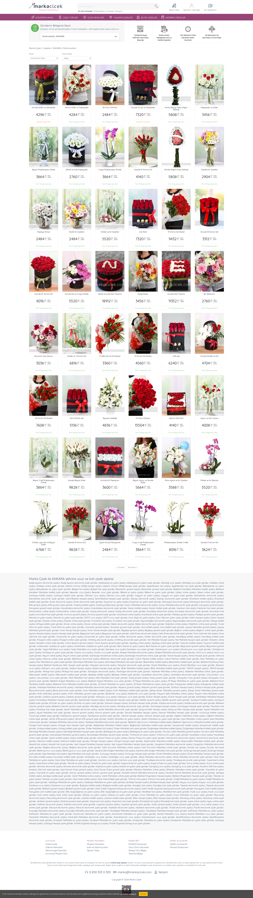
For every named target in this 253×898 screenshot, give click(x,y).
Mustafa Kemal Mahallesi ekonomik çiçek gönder (190, 772)
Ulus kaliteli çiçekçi (150, 627)
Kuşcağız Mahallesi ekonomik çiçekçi (47, 810)
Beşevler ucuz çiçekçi (80, 592)
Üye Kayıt (196, 10)
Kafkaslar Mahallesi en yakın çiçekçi (206, 810)
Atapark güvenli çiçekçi (129, 687)
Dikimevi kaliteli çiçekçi (48, 741)
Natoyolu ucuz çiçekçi (106, 696)
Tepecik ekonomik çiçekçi (192, 785)
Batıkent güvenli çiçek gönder (80, 788)
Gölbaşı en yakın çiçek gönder (123, 795)
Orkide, (96, 11)
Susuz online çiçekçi (196, 763)
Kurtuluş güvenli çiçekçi (75, 614)
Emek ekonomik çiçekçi (61, 601)
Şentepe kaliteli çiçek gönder (57, 776)
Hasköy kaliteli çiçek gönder (110, 605)
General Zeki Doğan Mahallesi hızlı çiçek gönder (159, 750)
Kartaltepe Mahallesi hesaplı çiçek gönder (57, 700)
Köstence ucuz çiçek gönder (65, 785)
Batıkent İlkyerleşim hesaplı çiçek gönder (192, 776)
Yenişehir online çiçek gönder (50, 643)
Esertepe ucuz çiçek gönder (140, 649)
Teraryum (118, 11)
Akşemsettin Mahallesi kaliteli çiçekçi (162, 741)
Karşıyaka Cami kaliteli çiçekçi (209, 788)
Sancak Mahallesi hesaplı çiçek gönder (178, 712)
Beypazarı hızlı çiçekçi (90, 633)
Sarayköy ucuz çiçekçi (160, 766)
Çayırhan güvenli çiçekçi (108, 804)
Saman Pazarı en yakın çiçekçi (113, 738)
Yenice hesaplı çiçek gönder (202, 655)
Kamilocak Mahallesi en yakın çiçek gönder (134, 814)
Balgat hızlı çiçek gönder (103, 589)
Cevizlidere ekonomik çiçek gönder (188, 674)
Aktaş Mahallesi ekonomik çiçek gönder (193, 757)
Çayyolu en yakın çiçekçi (147, 595)
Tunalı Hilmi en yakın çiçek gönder (67, 627)
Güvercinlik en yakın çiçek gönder (101, 636)
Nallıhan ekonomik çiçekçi (50, 804)
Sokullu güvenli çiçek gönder (106, 772)
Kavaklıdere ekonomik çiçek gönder (109, 608)
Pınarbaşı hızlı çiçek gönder (49, 709)
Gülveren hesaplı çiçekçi (116, 703)
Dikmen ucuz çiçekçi (95, 595)
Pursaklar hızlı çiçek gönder (126, 620)
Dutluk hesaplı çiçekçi (156, 696)
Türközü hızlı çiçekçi (137, 779)
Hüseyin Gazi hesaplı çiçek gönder (75, 725)
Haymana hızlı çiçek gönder (125, 801)
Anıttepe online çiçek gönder (51, 586)
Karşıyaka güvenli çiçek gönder (44, 608)
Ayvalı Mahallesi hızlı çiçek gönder (54, 712)
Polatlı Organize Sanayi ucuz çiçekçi (91, 823)
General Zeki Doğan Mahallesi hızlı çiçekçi (115, 750)
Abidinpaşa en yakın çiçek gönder (143, 582)
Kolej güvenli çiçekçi (139, 677)
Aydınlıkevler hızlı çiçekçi (159, 586)
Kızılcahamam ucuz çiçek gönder (158, 817)
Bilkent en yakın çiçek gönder (159, 592)
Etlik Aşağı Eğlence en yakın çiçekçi (83, 791)
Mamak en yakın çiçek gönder (68, 617)
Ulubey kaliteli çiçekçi (47, 728)
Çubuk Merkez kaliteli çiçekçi (149, 658)
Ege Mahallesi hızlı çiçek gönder (83, 753)
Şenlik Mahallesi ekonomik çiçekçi (80, 709)
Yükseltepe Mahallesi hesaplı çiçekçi (126, 810)
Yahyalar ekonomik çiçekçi (103, 665)
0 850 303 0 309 (100, 872)
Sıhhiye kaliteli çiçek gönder (49, 624)
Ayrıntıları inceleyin (128, 894)
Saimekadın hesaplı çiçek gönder (122, 700)
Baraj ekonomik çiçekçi (40, 690)
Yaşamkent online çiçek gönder (51, 763)
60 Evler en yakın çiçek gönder (89, 703)
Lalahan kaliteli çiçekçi (92, 798)
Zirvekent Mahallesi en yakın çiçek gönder (110, 820)
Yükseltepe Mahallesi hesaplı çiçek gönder (166, 810)
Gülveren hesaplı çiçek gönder (143, 703)
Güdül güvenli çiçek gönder (186, 804)
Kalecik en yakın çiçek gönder (133, 766)
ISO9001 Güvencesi (137, 844)
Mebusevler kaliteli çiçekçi (41, 674)
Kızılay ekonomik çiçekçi (102, 611)
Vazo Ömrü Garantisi (138, 847)
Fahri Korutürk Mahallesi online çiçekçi (121, 747)
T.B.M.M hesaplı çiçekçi (197, 668)
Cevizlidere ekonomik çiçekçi (155, 674)
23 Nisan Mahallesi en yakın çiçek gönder (153, 684)
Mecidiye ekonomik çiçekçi (103, 706)
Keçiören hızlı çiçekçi (186, 608)
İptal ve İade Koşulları (97, 847)
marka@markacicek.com (135, 872)
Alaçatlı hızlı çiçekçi (38, 744)
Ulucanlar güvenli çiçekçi (97, 627)
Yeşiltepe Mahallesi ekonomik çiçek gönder (106, 722)
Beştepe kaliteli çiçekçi (99, 674)
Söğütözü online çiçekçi (176, 624)
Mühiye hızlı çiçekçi (52, 671)
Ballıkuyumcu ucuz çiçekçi (49, 750)
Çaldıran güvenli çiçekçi (54, 696)
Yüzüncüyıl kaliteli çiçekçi (211, 712)
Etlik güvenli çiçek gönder (60, 605)
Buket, (102, 11)
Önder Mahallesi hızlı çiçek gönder (130, 728)
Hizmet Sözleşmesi (179, 847)
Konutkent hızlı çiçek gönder (49, 614)
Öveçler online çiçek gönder (77, 620)
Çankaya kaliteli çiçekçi (40, 595)
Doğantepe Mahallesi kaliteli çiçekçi (165, 728)
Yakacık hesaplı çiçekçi (132, 715)
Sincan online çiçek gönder (97, 624)
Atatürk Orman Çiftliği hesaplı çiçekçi (84, 586)
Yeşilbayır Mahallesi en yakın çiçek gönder (104, 782)
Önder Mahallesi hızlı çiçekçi (99, 728)
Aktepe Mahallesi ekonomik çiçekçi (137, 652)
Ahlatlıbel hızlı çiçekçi (152, 791)
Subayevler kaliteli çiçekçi (187, 684)
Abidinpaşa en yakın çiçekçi (112, 582)
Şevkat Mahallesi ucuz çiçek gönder (206, 814)
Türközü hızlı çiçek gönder (160, 779)
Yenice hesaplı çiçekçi (177, 655)
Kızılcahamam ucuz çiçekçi (127, 817)
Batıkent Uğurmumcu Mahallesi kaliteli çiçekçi (150, 722)
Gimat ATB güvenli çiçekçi (61, 719)
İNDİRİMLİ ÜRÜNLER (176, 17)
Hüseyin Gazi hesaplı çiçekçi (43, 725)
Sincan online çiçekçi (73, 624)
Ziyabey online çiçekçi (140, 643)
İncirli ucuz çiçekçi (204, 652)
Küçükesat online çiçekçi (129, 614)
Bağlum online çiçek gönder (210, 630)
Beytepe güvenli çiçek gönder (159, 630)
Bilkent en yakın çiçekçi (131, 592)
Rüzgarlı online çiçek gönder (73, 639)
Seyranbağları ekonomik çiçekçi (156, 620)
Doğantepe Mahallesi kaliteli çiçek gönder (203, 728)
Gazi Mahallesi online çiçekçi (195, 719)
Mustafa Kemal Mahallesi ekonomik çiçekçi (143, 772)
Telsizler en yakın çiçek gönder (57, 779)
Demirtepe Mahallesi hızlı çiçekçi (88, 662)
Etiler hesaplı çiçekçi (142, 798)
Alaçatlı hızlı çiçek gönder (60, 744)
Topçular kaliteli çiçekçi (191, 643)
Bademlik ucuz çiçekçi (116, 693)
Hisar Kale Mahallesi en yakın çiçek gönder (76, 760)
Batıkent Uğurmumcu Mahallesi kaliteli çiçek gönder (198, 722)
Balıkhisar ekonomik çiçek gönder (117, 658)
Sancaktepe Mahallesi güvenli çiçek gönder (108, 734)
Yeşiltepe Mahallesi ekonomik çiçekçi (66, 722)
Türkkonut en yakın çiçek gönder (172, 734)
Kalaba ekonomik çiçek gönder (199, 703)
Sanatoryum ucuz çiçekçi (167, 649)
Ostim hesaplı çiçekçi (199, 617)
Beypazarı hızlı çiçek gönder (115, 633)
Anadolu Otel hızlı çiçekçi (212, 766)
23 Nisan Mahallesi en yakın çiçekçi (115, 684)
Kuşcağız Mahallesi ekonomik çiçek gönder (87, 810)
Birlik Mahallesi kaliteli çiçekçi (135, 668)
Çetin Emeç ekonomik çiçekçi (144, 633)
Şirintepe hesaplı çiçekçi (137, 782)
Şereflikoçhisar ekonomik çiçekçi (192, 817)
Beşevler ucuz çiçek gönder (105, 592)
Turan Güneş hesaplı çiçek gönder (103, 630)
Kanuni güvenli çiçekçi (83, 712)
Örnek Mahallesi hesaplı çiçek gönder (205, 753)
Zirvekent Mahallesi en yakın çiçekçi (71, 820)
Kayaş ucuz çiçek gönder (211, 782)
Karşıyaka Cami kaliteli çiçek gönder (47, 791)
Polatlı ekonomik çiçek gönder (209, 807)
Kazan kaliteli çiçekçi (138, 608)
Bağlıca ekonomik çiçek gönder (85, 747)
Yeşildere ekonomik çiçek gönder (152, 807)
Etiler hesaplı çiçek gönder (166, 798)
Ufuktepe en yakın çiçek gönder (57, 652)
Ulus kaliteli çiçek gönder (172, 627)
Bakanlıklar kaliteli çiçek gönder (184, 662)
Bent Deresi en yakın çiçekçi (131, 646)
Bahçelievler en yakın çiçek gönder (53, 589)
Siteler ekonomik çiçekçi (122, 624)
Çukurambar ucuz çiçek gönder (52, 677)
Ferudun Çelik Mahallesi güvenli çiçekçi (181, 731)
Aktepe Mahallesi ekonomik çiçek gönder (175, 652)
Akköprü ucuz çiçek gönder (55, 668)
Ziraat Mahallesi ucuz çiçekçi (165, 665)
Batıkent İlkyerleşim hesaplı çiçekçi (154, 776)
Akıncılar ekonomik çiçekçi (49, 766)
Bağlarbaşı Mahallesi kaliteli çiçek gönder (150, 725)
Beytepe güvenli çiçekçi (132, 630)
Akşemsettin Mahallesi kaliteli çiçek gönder (202, 741)
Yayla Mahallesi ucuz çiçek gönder (88, 649)
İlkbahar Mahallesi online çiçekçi (150, 769)
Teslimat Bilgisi (135, 853)
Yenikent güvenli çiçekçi (48, 801)
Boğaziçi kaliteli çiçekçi (91, 785)
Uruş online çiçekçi (209, 804)
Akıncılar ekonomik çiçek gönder (79, 766)
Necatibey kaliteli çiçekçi (188, 636)
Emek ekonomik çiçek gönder (88, 601)
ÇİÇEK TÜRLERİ (70, 17)
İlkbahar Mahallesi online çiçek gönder (186, 769)
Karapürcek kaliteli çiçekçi (185, 725)
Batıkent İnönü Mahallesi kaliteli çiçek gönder (75, 684)
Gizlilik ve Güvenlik (178, 844)
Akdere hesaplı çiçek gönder (106, 668)
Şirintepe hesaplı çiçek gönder (164, 782)
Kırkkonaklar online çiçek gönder (72, 611)
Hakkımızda (51, 844)
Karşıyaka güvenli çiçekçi (211, 605)
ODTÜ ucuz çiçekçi (93, 617)
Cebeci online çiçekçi (185, 592)
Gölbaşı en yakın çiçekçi (94, 795)
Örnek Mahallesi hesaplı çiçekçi (171, 753)
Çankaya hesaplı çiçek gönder (58, 823)
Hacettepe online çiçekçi (201, 734)
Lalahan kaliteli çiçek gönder (118, 798)
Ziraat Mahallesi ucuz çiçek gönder (197, 665)
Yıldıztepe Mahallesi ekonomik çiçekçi (55, 687)
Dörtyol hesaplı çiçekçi (102, 741)
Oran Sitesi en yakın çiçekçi (141, 617)
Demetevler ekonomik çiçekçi (209, 595)
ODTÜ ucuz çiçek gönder (115, 617)
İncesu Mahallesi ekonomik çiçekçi (141, 605)
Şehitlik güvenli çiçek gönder (176, 700)
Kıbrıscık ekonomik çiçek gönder (92, 807)
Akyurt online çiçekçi (52, 655)
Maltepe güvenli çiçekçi (183, 614)
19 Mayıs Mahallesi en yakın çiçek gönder (188, 681)
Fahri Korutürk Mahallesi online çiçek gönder (164, 747)
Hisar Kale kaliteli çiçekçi (84, 779)
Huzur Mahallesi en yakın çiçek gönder (193, 795)
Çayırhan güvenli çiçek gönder (135, 804)
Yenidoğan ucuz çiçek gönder (123, 757)
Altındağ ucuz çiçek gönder (195, 582)
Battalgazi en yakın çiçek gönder (146, 731)
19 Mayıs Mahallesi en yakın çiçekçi (150, 681)
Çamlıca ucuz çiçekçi (108, 760)
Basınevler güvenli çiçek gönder (157, 589)
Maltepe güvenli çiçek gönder (209, 614)
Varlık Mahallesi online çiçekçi (86, 776)
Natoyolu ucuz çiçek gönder (131, 696)
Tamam (143, 894)
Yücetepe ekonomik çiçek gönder (189, 760)
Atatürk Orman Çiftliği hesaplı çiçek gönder (124, 586)
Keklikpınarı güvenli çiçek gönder (104, 715)
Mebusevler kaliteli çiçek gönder (71, 674)
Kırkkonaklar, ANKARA (53, 36)
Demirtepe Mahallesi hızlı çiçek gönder (123, 662)
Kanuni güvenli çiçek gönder (109, 712)
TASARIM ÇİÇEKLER (123, 17)
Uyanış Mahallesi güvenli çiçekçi (200, 627)
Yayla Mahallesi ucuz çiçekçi (56, 649)
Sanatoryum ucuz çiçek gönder (196, 649)
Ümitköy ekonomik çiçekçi (101, 639)
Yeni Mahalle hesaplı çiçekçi (160, 639)
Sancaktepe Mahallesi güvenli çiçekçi (68, 734)
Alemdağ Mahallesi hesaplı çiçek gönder (83, 731)
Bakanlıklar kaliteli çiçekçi (155, 662)
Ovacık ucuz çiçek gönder (106, 652)
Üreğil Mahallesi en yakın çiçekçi (189, 779)
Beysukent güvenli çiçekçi (193, 646)
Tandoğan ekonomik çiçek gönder (133, 671)
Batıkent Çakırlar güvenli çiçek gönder (70, 706)
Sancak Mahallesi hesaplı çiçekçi (141, 712)
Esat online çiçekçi (46, 795)
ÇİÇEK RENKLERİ (96, 17)
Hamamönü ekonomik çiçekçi (180, 738)
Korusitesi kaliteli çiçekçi (41, 757)
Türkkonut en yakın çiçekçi (143, 734)
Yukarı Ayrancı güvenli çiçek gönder (111, 643)
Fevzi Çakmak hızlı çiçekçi (206, 633)
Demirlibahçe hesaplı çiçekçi (80, 598)
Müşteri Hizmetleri (95, 844)
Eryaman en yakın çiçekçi (116, 601)
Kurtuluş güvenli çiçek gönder (102, 614)
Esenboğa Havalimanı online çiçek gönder (145, 655)
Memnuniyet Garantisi (56, 850)
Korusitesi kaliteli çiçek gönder (69, 757)
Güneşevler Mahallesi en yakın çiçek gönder (192, 820)
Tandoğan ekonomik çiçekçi (101, 671)
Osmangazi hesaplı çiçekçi (163, 706)
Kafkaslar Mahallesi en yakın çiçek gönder (50, 814)
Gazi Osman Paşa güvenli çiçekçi (77, 769)
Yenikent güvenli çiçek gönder (74, 801)
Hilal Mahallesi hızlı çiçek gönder (112, 677)
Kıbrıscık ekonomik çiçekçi (62, 807)
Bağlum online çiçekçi (184, 630)
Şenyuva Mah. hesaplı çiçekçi (153, 709)
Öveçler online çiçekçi (52, 620)
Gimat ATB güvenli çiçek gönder (90, 719)
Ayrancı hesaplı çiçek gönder (65, 633)
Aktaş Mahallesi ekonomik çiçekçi (155, 757)
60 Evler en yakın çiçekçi (61, 703)
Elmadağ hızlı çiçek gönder (174, 801)
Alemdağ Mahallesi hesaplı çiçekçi (45, 731)
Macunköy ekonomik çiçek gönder (63, 798)
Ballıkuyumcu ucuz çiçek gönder (78, 750)
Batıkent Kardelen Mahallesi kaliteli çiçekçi (194, 589)
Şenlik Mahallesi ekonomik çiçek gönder (118, 709)
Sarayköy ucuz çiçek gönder (185, 766)
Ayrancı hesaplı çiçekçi (40, 633)
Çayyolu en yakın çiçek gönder (177, 595)
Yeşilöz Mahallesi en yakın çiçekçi (123, 719)
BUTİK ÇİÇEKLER (149, 17)
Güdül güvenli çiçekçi (162, 804)
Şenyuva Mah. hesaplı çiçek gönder (185, 709)
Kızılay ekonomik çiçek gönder (130, 611)
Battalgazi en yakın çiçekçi (116, 731)
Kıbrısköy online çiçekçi (191, 798)
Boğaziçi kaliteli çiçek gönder (117, 785)
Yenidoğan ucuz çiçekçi (96, 757)
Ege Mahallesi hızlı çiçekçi (55, 753)
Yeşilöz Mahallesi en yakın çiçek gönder (160, 719)
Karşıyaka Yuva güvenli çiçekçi (192, 677)
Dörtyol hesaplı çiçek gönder (128, 741)
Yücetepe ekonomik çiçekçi (159, 760)
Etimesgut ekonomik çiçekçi (175, 601)
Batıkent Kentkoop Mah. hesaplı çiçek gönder (66, 665)
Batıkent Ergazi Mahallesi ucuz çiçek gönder (110, 681)
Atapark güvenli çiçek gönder (156, 687)
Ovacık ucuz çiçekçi (83, 652)
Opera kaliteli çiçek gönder (83, 738)
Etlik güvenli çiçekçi (38, 605)
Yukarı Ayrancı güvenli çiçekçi (79, 643)
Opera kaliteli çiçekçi (59, 738)
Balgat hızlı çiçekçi (81, 589)
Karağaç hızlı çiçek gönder (166, 785)
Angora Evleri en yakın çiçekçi (135, 763)
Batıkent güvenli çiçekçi (53, 788)
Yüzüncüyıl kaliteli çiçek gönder (44, 715)
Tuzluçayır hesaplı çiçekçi (112, 753)
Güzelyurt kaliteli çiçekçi (202, 700)
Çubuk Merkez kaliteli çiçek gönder (182, 658)
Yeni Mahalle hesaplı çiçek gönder (191, 639)
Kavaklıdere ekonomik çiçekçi (75, 608)
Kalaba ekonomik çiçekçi (171, 703)
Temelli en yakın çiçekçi (79, 763)
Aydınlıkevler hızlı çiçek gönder (187, 586)
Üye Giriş (186, 10)
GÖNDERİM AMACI (44, 17)
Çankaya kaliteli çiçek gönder (69, 595)
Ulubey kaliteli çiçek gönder (71, 728)
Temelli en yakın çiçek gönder (105, 763)
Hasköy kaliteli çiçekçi (84, 605)
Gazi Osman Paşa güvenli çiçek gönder (113, 769)
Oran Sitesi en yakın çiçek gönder (172, 617)
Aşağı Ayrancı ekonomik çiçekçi (44, 582)
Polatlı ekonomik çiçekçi (181, 807)
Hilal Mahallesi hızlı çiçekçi (81, 677)
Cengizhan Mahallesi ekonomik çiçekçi (173, 744)
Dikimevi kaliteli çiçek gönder (75, 741)
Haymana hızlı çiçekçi (100, 801)
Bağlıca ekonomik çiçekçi (55, 747)
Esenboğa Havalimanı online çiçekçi (107, 655)
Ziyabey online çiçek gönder (165, 643)
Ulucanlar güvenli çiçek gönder (125, 627)
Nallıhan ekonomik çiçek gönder (80, 804)
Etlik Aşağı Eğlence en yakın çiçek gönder (121, 791)
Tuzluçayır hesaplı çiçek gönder (140, 753)
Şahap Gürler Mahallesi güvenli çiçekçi (168, 690)
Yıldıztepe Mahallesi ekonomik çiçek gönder (96, 687)
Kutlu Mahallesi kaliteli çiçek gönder (130, 690)
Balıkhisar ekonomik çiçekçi (85, 658)
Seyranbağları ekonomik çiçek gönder (191, 620)
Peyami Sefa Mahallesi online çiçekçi (175, 693)
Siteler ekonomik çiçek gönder (149, 624)
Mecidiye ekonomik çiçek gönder (133, 706)
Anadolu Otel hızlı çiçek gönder (44, 769)
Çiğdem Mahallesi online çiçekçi (189, 715)
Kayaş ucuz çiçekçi (189, 782)
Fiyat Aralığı (67, 54)
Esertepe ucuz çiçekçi (116, 649)
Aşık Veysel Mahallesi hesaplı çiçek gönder (132, 744)
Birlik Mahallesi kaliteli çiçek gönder (168, 668)
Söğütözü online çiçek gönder (203, 624)
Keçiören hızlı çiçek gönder (211, 608)
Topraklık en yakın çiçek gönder (52, 772)
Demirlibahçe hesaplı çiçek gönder (112, 598)
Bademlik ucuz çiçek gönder (142, 693)
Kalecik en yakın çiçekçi (107, 766)
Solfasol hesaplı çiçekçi (182, 687)
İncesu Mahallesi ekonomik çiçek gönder (178, 605)
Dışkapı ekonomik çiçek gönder (172, 598)
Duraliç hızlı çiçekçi (196, 747)
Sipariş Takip (93, 850)
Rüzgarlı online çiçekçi (48, 639)
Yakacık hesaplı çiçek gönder (159, 715)
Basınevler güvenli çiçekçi (128, 589)
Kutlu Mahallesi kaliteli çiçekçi (97, 690)
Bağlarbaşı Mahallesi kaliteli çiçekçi (111, 725)
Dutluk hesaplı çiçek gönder (181, 696)
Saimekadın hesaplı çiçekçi (92, 700)
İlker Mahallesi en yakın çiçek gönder (54, 662)
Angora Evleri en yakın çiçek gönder (168, 763)
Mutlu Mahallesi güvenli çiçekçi (52, 693)
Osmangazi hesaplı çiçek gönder (193, 706)
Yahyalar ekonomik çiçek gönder (133, 665)
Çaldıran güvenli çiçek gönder (80, 696)
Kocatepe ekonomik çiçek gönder (191, 611)
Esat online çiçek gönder (69, 795)
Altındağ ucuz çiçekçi (171, 582)
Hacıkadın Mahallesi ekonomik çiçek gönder (90, 817)
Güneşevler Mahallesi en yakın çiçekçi (150, 820)
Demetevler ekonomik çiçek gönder (47, 598)
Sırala (31, 54)
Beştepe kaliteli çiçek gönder (126, 674)
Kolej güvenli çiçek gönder (163, 677)
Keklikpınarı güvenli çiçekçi (74, 715)
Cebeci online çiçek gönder (210, 592)
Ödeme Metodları (54, 847)
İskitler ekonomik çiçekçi (131, 636)
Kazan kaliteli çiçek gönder (162, 608)
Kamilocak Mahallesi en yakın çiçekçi (92, 814)
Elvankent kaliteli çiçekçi (201, 598)
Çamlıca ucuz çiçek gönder (132, 760)
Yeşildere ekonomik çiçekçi (122, 807)
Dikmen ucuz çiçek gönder (120, 595)
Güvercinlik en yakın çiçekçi (70, 636)
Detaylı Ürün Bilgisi (137, 850)
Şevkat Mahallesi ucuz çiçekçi (172, 814)
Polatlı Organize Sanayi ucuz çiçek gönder (130, 823)
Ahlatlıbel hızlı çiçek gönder (176, 791)
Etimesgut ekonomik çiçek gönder (207, 601)
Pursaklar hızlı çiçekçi (102, 620)
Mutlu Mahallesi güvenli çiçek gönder (86, 693)
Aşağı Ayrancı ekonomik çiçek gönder (79, 582)
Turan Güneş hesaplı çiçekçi (73, 630)
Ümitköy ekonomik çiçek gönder (130, 639)
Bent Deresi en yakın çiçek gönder (163, 646)
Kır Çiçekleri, (109, 11)
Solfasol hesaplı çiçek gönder (209, 687)
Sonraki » (132, 567)
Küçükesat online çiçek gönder (156, 614)
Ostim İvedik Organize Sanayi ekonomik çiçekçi (118, 788)
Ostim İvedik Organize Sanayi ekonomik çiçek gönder (167, 788)
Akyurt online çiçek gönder (76, 655)
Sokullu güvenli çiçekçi (80, 772)
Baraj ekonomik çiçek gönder (67, 690)
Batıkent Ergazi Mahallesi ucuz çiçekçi (68, 681)
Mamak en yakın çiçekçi (40, 617)
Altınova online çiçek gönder (57, 658)
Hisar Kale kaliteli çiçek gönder (112, 779)
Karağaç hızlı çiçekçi (142, 785)
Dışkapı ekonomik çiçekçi (143, 598)
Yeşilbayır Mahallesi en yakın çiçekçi (65, 782)
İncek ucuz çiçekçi (198, 791)
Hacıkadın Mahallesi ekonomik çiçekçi (48, 817)
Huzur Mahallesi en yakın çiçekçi (156, 795)
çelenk (186, 863)
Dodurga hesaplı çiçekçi (195, 750)
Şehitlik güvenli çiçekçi (150, 700)
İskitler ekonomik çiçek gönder (160, 636)
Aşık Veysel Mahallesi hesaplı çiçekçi (92, 744)
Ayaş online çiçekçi (197, 801)
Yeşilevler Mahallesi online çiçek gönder (204, 671)
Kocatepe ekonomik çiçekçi (160, 611)
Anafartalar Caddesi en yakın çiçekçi (55, 646)
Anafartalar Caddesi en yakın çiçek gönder (95, 646)
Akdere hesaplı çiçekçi (80, 668)
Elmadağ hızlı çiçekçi (150, 801)
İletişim (163, 872)
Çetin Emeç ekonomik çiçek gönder (176, 633)
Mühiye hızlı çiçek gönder (74, 671)
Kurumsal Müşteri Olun (57, 853)
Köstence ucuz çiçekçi (39, 785)
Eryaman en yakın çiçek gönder (145, 601)
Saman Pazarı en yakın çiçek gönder (147, 738)
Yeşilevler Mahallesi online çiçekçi (167, 671)
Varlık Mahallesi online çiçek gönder (119, 776)
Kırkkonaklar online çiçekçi (42, 611)
